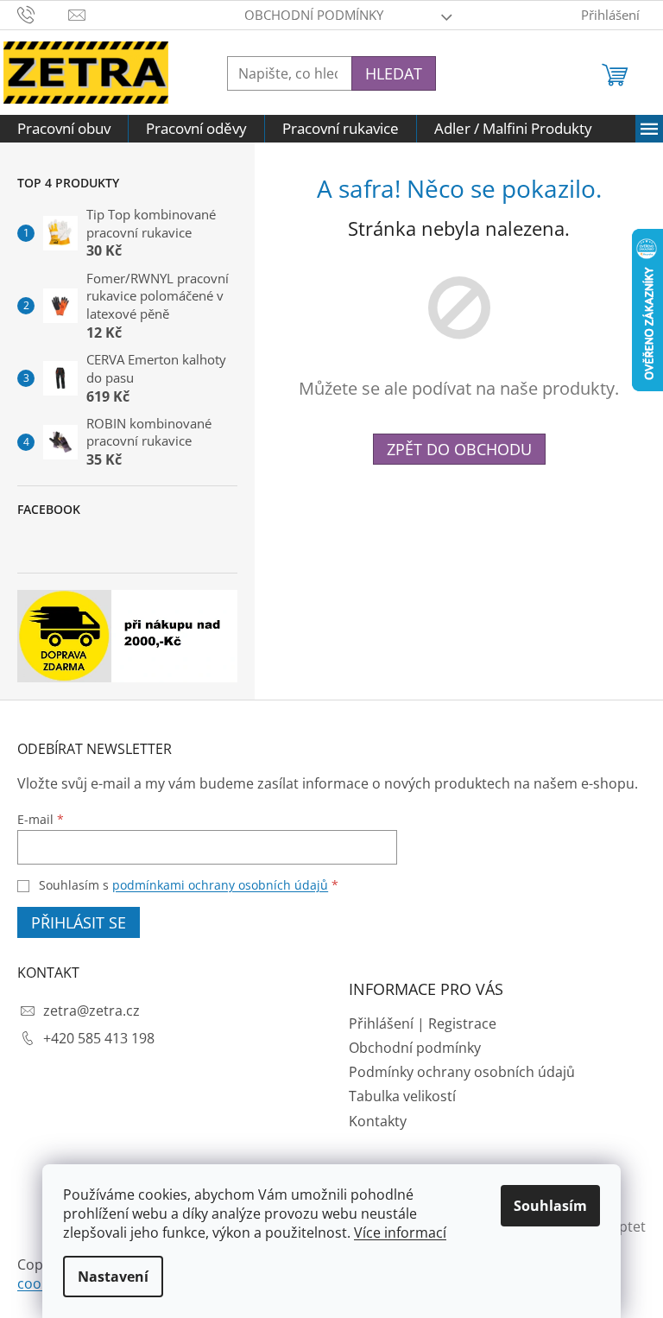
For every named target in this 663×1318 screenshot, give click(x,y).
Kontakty (378, 1121)
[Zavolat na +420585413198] (42, 13)
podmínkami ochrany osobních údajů (220, 885)
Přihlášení (381, 1023)
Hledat (393, 73)
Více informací (400, 1232)
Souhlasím (550, 1205)
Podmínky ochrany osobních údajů (462, 1071)
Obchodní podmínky (313, 14)
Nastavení (113, 1276)
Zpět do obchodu (459, 449)
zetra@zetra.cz (91, 1010)
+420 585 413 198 (99, 1038)
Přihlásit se (78, 922)
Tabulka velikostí (402, 1096)
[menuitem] (64, 129)
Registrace (462, 1023)
